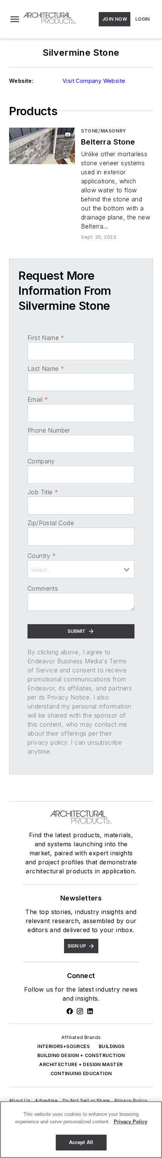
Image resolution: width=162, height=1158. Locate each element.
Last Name (46, 368)
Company (41, 461)
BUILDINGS (112, 1046)
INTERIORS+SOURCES (63, 1046)
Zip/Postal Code (51, 523)
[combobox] (81, 569)
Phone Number (49, 430)
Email (38, 399)
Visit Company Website (94, 81)
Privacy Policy (131, 1100)
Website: (21, 81)
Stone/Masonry (103, 131)
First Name (46, 337)
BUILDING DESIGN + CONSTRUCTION (81, 1055)
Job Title (43, 492)
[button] (14, 19)
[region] (81, 1129)
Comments (43, 588)
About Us (20, 1100)
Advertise (46, 1100)
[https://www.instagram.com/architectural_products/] (80, 1011)
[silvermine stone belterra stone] (42, 146)
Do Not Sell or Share (86, 1100)
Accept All (81, 1142)
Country (42, 555)
